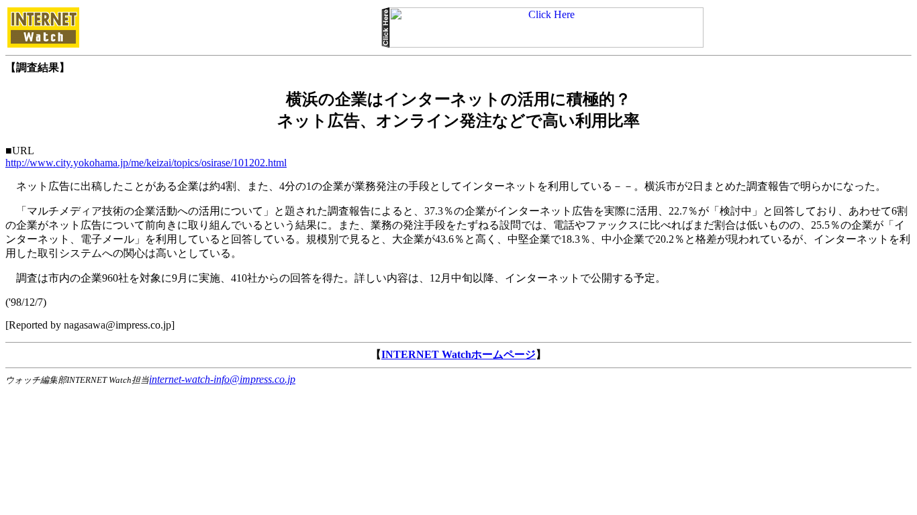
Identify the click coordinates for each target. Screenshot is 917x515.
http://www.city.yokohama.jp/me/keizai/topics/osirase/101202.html (146, 162)
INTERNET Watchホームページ (458, 354)
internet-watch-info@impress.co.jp (222, 379)
